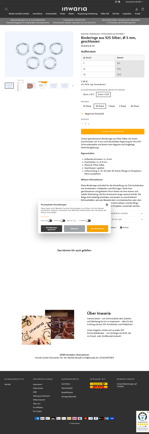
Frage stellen (112, 219)
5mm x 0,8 (103, 94)
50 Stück (135, 106)
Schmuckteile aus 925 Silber (113, 34)
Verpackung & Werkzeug (87, 14)
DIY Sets (116, 14)
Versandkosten (100, 84)
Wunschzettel (67, 388)
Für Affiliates (38, 407)
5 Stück (122, 106)
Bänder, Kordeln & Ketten (19, 14)
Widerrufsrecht (39, 400)
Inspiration (127, 14)
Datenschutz (38, 388)
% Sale (137, 14)
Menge (85, 102)
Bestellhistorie (67, 392)
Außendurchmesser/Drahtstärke (103, 90)
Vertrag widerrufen (69, 396)
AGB (34, 392)
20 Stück (100, 106)
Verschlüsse (37, 14)
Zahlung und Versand (41, 396)
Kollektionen (95, 34)
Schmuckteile (51, 14)
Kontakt (8, 384)
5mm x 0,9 (88, 94)
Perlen (62, 14)
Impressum (37, 384)
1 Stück (111, 106)
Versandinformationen (112, 213)
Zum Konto (66, 384)
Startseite (85, 34)
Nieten (71, 14)
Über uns (36, 403)
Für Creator (37, 411)
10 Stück (87, 106)
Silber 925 (105, 14)
